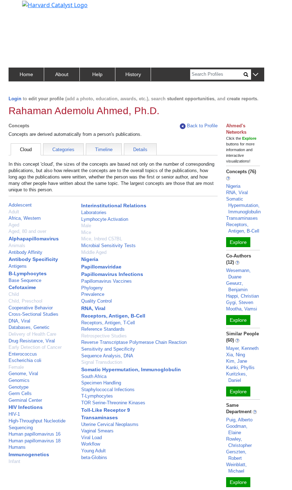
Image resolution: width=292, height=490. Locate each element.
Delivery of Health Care (32, 334)
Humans (17, 447)
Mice (86, 232)
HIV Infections (26, 407)
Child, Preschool (25, 301)
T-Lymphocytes (97, 396)
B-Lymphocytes (28, 273)
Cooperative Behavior (31, 307)
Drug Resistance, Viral (32, 340)
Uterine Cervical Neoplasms (110, 424)
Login (15, 98)
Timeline (104, 149)
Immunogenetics (29, 454)
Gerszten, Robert (236, 455)
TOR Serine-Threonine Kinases (113, 402)
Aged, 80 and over (27, 231)
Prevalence (92, 294)
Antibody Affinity (25, 252)
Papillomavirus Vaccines (106, 281)
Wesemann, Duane (238, 273)
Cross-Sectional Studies (33, 314)
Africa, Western (25, 218)
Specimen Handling (101, 382)
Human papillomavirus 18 (35, 440)
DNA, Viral (19, 321)
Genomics (19, 380)
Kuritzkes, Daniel (236, 377)
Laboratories (93, 212)
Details (140, 149)
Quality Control (96, 301)
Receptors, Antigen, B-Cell (113, 316)
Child (14, 294)
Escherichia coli (25, 360)
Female (16, 367)
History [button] (133, 74)
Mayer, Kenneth (242, 348)
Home (26, 74)
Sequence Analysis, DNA (107, 355)
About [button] (61, 74)
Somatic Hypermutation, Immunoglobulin (131, 369)
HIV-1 (14, 414)
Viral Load (91, 437)
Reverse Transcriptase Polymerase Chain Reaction (134, 342)
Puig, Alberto (239, 419)
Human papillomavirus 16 (35, 434)
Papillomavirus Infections (112, 274)
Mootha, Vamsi (241, 308)
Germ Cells (20, 393)
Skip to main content (29, 8)
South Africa (93, 376)
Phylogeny (92, 288)
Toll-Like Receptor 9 (105, 410)
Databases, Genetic (29, 327)
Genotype (18, 387)
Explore (238, 242)
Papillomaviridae (101, 267)
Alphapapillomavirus (34, 238)
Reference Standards (103, 329)
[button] (255, 75)
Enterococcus (23, 354)
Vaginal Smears (97, 430)
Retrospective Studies (104, 336)
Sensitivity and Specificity (108, 349)
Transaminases (99, 417)
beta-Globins (94, 457)
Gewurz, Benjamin (236, 286)
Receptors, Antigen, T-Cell (108, 322)
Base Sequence (25, 280)
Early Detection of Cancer (35, 347)
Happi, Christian (242, 296)
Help (97, 74)
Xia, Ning (235, 354)
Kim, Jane (236, 361)
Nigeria (89, 259)
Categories (63, 149)
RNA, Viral (93, 308)
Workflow (90, 444)
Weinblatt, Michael (236, 468)
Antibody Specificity (33, 259)
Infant (14, 461)
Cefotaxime (22, 287)
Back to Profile (202, 125)
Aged (14, 225)
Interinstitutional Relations (113, 205)
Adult (14, 211)
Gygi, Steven (239, 302)
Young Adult (93, 450)
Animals (17, 245)
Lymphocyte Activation (104, 219)
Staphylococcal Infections (108, 389)
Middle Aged (93, 252)
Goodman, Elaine (236, 429)
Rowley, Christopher (239, 442)
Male (86, 225)
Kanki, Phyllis (240, 367)
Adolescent (20, 205)
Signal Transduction (101, 362)
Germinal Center (25, 400)
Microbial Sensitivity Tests (108, 245)
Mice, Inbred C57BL (101, 238)
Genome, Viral (23, 373)
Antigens (18, 266)
